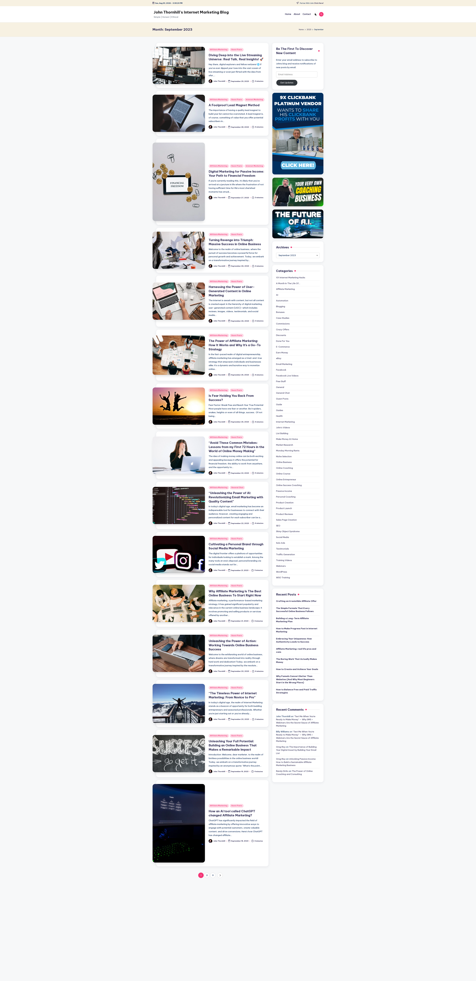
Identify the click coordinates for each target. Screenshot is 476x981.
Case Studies (282, 318)
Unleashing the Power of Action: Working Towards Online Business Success (233, 645)
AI (277, 295)
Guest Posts (236, 49)
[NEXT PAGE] (220, 875)
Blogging (280, 306)
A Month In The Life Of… (288, 283)
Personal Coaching (286, 496)
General (280, 387)
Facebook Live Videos (287, 375)
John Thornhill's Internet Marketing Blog (191, 12)
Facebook (281, 369)
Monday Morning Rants (287, 450)
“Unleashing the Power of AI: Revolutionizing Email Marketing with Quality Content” (236, 497)
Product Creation (285, 502)
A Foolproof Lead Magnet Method (234, 105)
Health (279, 416)
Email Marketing (284, 364)
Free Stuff (281, 381)
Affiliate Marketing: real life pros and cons (296, 650)
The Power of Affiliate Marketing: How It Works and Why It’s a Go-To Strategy (235, 345)
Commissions (283, 323)
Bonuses (280, 312)
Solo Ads (280, 543)
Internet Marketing (254, 99)
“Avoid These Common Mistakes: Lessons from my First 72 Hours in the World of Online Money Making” (236, 447)
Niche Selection (284, 456)
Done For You (282, 341)
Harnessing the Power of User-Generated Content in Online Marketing (232, 291)
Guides (279, 410)
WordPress (281, 571)
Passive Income (284, 491)
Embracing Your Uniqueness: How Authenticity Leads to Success (294, 640)
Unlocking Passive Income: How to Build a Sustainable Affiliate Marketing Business (296, 762)
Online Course (283, 473)
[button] (220, 875)
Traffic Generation (285, 554)
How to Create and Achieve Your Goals (297, 669)
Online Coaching (284, 468)
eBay (278, 358)
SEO (278, 525)
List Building (282, 433)
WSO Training (283, 577)
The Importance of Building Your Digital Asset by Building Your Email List (296, 750)
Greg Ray (280, 747)
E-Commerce (283, 346)
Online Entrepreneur (286, 479)
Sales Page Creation (286, 519)
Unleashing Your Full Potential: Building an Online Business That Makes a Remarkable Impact (233, 745)
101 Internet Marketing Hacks (290, 277)
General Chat (237, 487)
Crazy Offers (282, 329)
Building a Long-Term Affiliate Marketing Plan (292, 620)
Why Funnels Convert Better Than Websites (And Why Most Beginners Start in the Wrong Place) (295, 679)
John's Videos (283, 427)
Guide (279, 404)
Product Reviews (284, 514)
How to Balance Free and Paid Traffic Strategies (296, 691)
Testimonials (282, 548)
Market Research (284, 445)
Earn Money (282, 352)
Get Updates (286, 82)
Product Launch (284, 508)
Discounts (281, 335)
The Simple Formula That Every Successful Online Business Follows (295, 610)
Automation (282, 300)
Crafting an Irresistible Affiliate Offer (296, 601)
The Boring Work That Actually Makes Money (296, 661)
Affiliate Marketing (218, 49)
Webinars (281, 566)
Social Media (282, 537)
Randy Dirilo (282, 771)
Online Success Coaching (289, 485)
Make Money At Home (287, 439)
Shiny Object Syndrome (288, 531)
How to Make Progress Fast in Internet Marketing (296, 630)
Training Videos (284, 560)
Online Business (284, 462)
